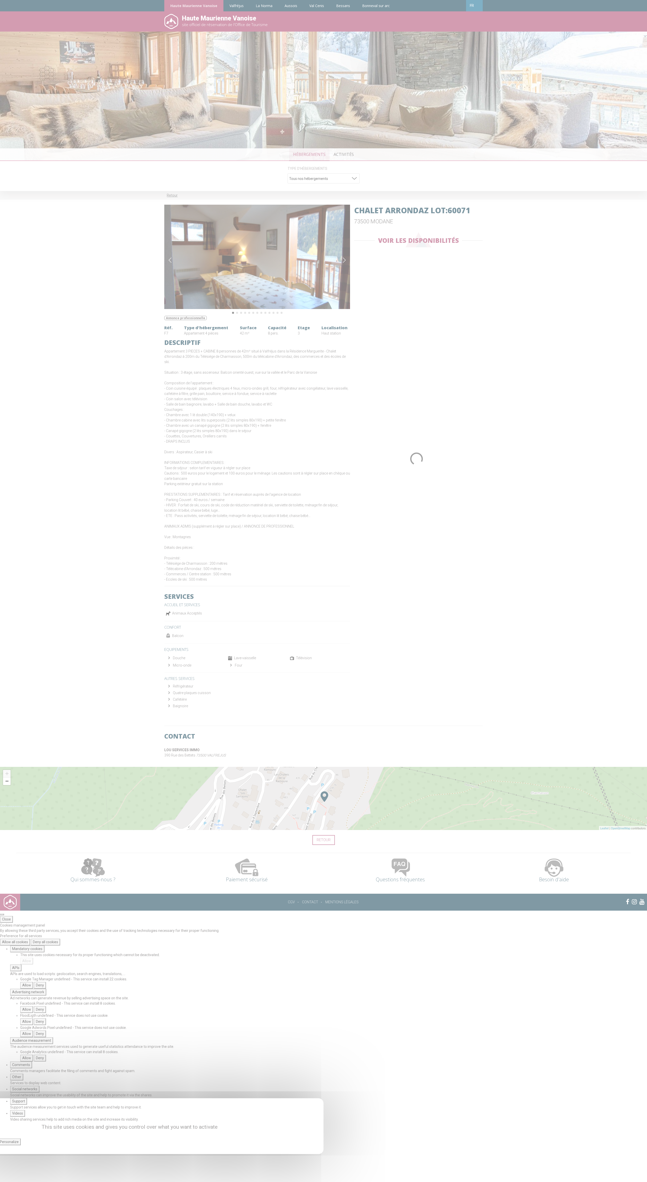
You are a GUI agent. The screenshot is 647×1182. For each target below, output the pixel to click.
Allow (26, 961)
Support (18, 1101)
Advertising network (28, 992)
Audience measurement (31, 1040)
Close (6, 919)
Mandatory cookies (27, 949)
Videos (17, 1113)
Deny (40, 985)
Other (16, 1077)
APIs (15, 968)
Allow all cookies (15, 942)
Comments (21, 1065)
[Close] (2, 914)
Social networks (24, 1089)
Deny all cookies (45, 942)
